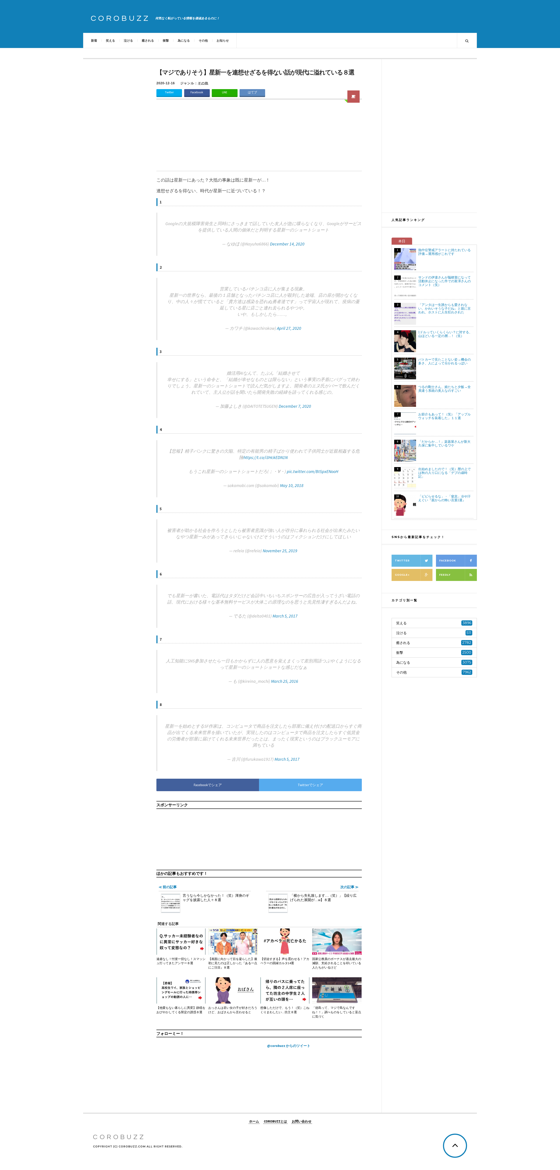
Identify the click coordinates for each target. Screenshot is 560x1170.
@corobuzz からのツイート (288, 1045)
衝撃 (166, 40)
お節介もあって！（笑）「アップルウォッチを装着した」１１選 (444, 416)
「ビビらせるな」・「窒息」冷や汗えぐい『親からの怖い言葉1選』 (444, 498)
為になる (184, 40)
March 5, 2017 (285, 616)
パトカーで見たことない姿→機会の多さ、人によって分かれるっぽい (444, 361)
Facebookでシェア (208, 785)
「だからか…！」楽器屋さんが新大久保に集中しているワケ (444, 443)
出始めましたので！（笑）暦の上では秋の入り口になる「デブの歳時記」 (444, 472)
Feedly (445, 574)
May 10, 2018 (291, 485)
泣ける (128, 40)
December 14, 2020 (287, 244)
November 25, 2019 (280, 550)
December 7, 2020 (295, 406)
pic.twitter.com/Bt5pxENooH (312, 471)
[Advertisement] (259, 138)
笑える (110, 40)
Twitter (169, 92)
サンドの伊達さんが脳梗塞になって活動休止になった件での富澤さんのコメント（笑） (444, 281)
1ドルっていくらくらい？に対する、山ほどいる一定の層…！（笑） (445, 334)
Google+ (402, 574)
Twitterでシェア (310, 785)
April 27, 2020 (289, 328)
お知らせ (223, 40)
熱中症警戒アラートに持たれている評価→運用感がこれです (444, 252)
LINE (224, 92)
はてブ (252, 92)
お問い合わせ (301, 1121)
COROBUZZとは (275, 1121)
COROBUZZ (120, 18)
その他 (203, 40)
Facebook (197, 92)
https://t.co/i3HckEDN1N (265, 457)
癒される (148, 40)
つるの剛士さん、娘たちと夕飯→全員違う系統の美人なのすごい (444, 389)
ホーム (254, 1121)
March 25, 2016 (284, 681)
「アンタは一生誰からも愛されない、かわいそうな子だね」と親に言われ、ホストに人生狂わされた (444, 308)
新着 (94, 40)
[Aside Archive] (353, 96)
